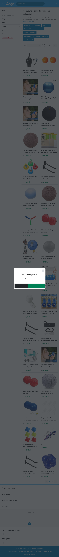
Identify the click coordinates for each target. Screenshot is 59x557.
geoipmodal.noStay (21, 286)
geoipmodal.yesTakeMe (36, 286)
